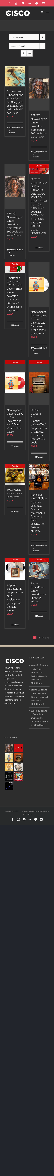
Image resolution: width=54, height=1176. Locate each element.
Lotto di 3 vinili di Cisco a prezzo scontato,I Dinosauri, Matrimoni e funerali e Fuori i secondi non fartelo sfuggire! (39, 513)
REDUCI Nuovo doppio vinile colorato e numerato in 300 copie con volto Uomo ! (39, 126)
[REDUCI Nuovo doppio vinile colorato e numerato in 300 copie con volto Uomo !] (39, 88)
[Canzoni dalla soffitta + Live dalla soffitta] (18, 757)
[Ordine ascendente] (42, 37)
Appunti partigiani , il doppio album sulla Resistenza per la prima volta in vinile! (15, 597)
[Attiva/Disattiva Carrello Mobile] (41, 12)
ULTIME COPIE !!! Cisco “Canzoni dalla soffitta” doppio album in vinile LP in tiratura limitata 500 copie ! (39, 426)
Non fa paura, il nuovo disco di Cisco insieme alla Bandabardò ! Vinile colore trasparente (39, 322)
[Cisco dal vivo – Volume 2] (9, 786)
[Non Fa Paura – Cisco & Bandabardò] (9, 757)
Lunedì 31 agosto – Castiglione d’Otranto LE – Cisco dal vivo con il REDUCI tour (39, 717)
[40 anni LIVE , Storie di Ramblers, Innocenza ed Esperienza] (9, 767)
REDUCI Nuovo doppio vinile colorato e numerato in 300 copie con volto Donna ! (15, 224)
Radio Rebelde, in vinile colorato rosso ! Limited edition (39, 592)
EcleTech (28, 814)
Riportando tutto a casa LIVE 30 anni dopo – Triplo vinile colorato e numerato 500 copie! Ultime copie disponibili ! (14, 294)
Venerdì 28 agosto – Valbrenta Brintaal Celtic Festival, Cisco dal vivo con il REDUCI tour (39, 674)
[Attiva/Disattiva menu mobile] (48, 12)
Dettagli (20, 127)
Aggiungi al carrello (12, 130)
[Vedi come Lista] (29, 53)
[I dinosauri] (9, 776)
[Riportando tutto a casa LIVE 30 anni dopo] (18, 748)
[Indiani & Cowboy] (18, 767)
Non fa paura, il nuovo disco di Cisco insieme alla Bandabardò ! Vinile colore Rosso (15, 420)
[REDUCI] (9, 748)
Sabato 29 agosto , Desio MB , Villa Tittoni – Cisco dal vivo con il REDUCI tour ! (39, 696)
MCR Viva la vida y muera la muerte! (14, 493)
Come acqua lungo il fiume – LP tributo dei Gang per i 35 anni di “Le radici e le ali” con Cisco (15, 102)
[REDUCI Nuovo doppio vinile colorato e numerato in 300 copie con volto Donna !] (15, 186)
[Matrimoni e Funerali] (18, 776)
